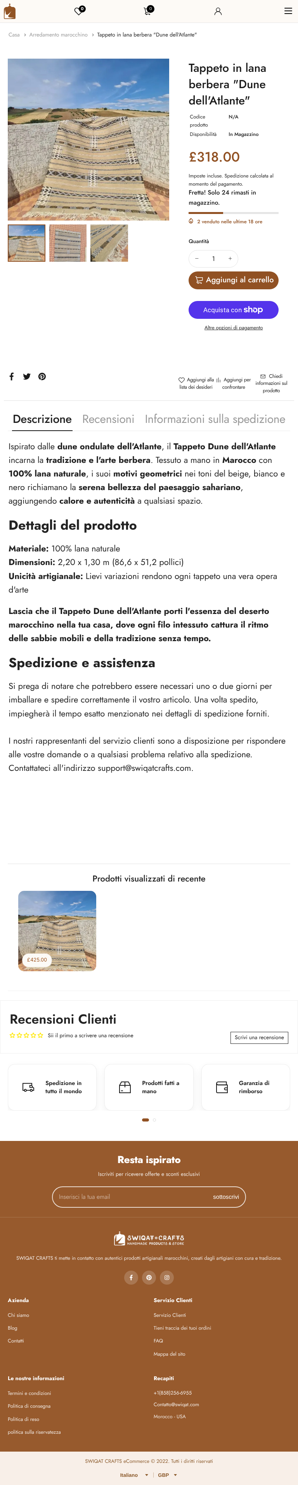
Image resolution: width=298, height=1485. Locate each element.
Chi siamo (18, 1315)
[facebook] (131, 1278)
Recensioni (108, 419)
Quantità (199, 241)
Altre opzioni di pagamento (233, 327)
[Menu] (288, 11)
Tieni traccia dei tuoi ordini (182, 1328)
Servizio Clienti (170, 1315)
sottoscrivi (226, 1197)
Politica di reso (23, 1419)
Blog (12, 1328)
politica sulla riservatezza (34, 1432)
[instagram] (167, 1278)
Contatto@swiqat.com (176, 1404)
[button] (145, 1119)
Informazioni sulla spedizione (215, 419)
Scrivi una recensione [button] (259, 1038)
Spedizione (236, 175)
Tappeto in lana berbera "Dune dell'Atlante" (147, 35)
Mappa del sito (169, 1354)
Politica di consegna (29, 1406)
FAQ (158, 1340)
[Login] (218, 11)
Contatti (16, 1340)
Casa (15, 35)
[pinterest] (149, 1278)
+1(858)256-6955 (173, 1392)
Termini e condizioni (29, 1393)
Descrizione (42, 419)
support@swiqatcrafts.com (144, 768)
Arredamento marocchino (59, 35)
